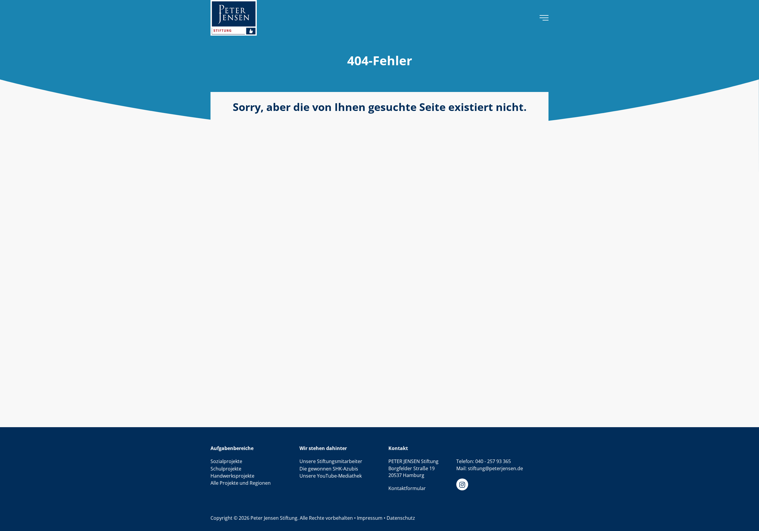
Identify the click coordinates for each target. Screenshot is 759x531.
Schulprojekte (226, 468)
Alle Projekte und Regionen (241, 483)
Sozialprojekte (226, 461)
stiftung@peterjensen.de (495, 468)
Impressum (369, 518)
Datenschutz (401, 518)
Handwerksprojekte (232, 476)
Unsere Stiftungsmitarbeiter (330, 461)
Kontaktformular (407, 488)
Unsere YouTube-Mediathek (330, 476)
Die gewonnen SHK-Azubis (328, 468)
